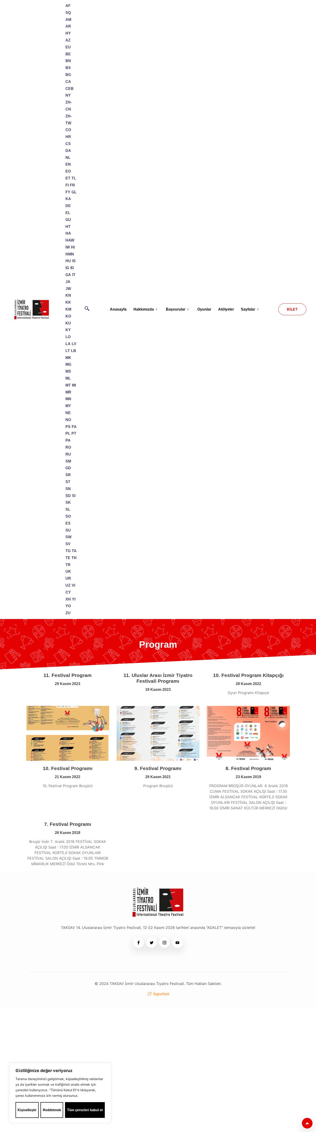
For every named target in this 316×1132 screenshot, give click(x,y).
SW (68, 537)
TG (68, 551)
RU (68, 454)
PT (73, 433)
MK (68, 358)
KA (68, 199)
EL (67, 213)
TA (74, 551)
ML (68, 378)
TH (74, 558)
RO (68, 447)
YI (73, 599)
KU (68, 323)
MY (68, 406)
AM (68, 20)
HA (68, 233)
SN (68, 489)
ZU (68, 613)
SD (68, 496)
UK (68, 571)
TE (67, 558)
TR (68, 565)
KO (68, 316)
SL (67, 509)
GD (68, 468)
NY (68, 95)
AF (68, 6)
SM (68, 461)
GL (74, 192)
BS (68, 68)
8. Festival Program (248, 768)
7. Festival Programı (67, 824)
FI (67, 185)
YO (68, 606)
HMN (69, 254)
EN (68, 164)
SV (68, 544)
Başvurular (175, 309)
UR (68, 578)
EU (68, 47)
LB (73, 351)
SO (68, 516)
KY (68, 330)
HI (73, 247)
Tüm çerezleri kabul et (85, 1110)
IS (74, 261)
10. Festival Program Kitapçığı (248, 675)
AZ (68, 40)
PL (67, 433)
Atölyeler (226, 309)
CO (68, 130)
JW (68, 289)
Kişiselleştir (27, 1110)
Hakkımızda (143, 309)
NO (68, 420)
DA (68, 151)
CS (68, 144)
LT (67, 351)
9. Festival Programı (157, 768)
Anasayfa (118, 309)
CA (68, 82)
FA (74, 427)
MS (68, 371)
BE (68, 54)
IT (73, 275)
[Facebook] (138, 942)
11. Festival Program (67, 675)
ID (72, 268)
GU (68, 220)
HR (68, 137)
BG (68, 75)
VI (73, 585)
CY (68, 592)
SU (68, 530)
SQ (68, 13)
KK (68, 302)
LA (68, 344)
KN (68, 295)
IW (67, 247)
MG (68, 364)
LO (68, 337)
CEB (69, 89)
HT (68, 227)
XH (68, 599)
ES (68, 523)
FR (72, 185)
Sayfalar (248, 309)
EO (68, 171)
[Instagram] (164, 942)
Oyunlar (204, 309)
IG (67, 268)
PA (68, 440)
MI (74, 385)
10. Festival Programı (68, 768)
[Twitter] (151, 942)
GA (68, 275)
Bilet (292, 309)
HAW (69, 240)
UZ (68, 585)
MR (68, 392)
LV (74, 344)
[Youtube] (177, 942)
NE (68, 413)
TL (73, 178)
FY (67, 192)
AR (68, 26)
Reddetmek (52, 1110)
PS (68, 427)
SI (73, 496)
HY (68, 33)
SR (68, 475)
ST (67, 482)
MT (68, 385)
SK (68, 502)
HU (68, 261)
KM (68, 309)
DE (68, 206)
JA (67, 282)
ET (67, 178)
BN (68, 61)
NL (68, 158)
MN (68, 399)
